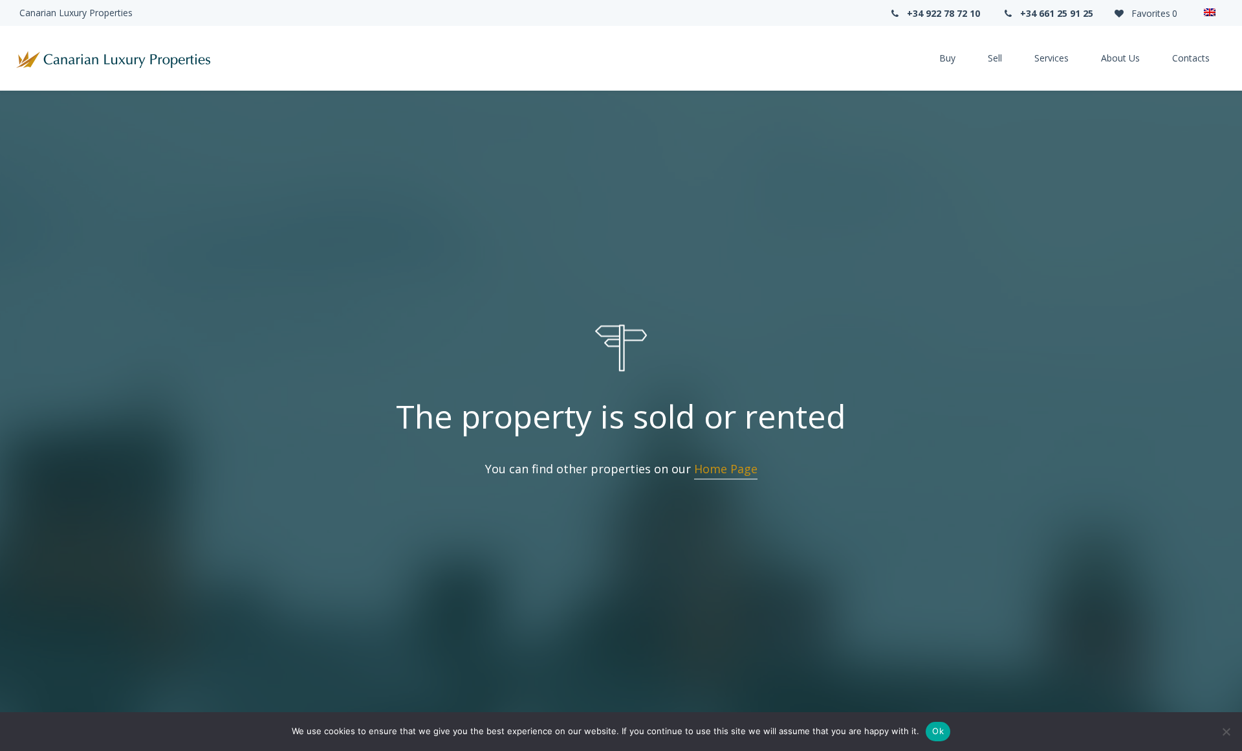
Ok (938, 731)
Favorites (1153, 13)
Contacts (1191, 58)
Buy (947, 58)
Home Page (725, 468)
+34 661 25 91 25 (1055, 13)
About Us (1120, 58)
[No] (1225, 731)
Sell (995, 58)
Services (1051, 58)
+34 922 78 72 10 (942, 13)
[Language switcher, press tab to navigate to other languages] (1209, 13)
